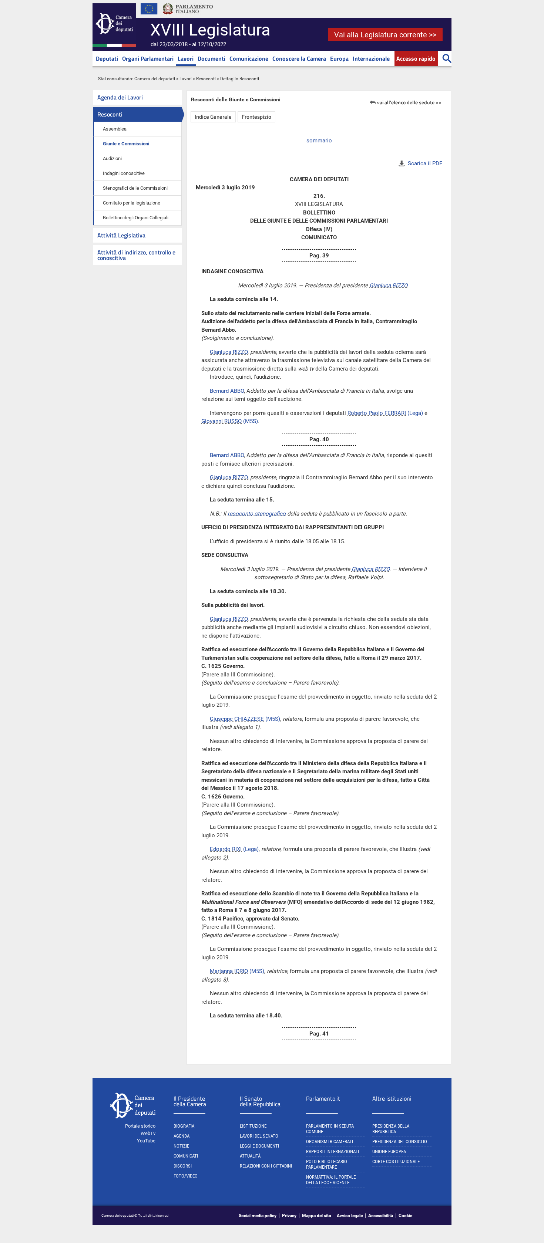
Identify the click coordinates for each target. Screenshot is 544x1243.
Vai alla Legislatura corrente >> (385, 34)
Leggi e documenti (259, 1146)
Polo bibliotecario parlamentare (326, 1164)
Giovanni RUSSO (221, 421)
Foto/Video (186, 1176)
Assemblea (115, 129)
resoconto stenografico (257, 513)
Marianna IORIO (229, 971)
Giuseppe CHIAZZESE (237, 719)
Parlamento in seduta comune (330, 1128)
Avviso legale (350, 1215)
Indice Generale (213, 116)
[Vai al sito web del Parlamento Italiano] (188, 16)
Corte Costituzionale (396, 1161)
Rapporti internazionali (332, 1151)
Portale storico (140, 1126)
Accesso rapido (416, 58)
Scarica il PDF (425, 163)
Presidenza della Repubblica (390, 1128)
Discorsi (183, 1166)
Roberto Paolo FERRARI (376, 413)
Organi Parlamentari (148, 58)
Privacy (289, 1215)
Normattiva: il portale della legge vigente (331, 1179)
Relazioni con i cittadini (266, 1166)
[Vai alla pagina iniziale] (114, 45)
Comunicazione (248, 58)
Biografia (184, 1126)
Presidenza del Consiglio (399, 1141)
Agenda (181, 1136)
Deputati (107, 58)
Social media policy (257, 1215)
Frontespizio (256, 116)
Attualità (250, 1156)
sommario (319, 140)
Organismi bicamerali (329, 1141)
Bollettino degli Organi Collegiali (135, 217)
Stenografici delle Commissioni (135, 188)
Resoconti (206, 78)
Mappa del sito (316, 1215)
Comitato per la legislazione (131, 203)
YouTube (146, 1141)
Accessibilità (380, 1215)
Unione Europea (389, 1151)
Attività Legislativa (121, 235)
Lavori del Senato (259, 1136)
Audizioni (112, 158)
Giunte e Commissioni (126, 143)
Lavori (186, 58)
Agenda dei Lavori (120, 97)
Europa (339, 58)
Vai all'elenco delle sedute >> (409, 102)
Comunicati (186, 1156)
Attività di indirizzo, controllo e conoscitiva (136, 255)
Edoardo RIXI (226, 849)
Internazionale (371, 58)
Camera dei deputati (154, 78)
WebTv (148, 1133)
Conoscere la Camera (299, 58)
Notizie (181, 1146)
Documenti (211, 58)
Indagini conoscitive (124, 173)
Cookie (405, 1215)
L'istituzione (253, 1126)
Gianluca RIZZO (388, 285)
